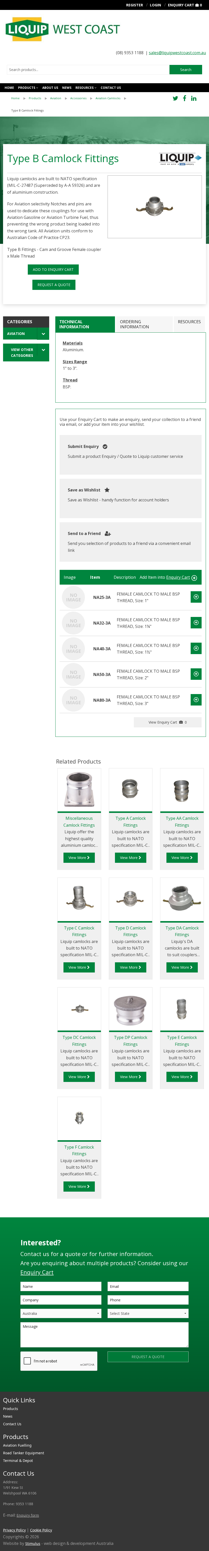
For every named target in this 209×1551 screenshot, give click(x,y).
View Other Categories (22, 352)
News (66, 88)
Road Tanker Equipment (23, 1452)
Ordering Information (134, 324)
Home (9, 88)
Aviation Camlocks (108, 98)
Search (185, 69)
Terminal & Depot (18, 1460)
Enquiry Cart (181, 5)
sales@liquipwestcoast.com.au (177, 52)
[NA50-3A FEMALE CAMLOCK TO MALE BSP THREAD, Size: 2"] (73, 674)
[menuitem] (20, 98)
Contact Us (12, 1423)
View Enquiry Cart (168, 722)
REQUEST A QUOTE (53, 284)
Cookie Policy (41, 1530)
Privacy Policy (14, 1530)
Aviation (55, 98)
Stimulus (32, 1543)
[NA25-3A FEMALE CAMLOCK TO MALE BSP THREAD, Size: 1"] (73, 597)
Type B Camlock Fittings (27, 110)
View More (78, 857)
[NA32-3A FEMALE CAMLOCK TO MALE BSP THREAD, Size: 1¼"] (73, 623)
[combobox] (88, 69)
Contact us (111, 88)
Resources (84, 88)
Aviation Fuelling (17, 1445)
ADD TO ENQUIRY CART (53, 269)
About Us (50, 88)
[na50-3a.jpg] (155, 206)
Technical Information (74, 324)
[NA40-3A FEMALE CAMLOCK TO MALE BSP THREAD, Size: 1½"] (73, 648)
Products (26, 88)
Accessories (78, 98)
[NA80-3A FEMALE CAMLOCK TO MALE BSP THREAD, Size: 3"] (73, 700)
